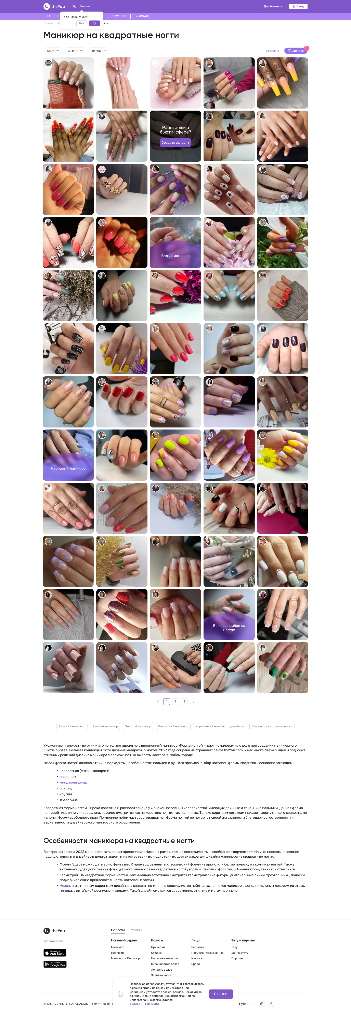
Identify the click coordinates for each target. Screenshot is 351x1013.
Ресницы (197, 947)
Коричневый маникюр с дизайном (219, 726)
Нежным (67, 886)
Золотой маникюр (138, 726)
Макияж (197, 958)
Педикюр (117, 953)
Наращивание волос (165, 958)
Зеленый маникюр (72, 726)
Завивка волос (161, 975)
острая (65, 788)
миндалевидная (73, 782)
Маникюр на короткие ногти (272, 726)
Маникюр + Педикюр (125, 958)
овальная (67, 777)
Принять (221, 994)
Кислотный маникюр (173, 726)
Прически (158, 947)
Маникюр (117, 947)
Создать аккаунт (176, 142)
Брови (195, 964)
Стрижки (157, 953)
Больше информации (144, 1003)
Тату (234, 947)
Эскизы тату (239, 953)
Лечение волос (161, 969)
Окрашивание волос (165, 964)
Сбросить (272, 50)
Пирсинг (237, 958)
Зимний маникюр (105, 726)
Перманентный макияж (207, 953)
